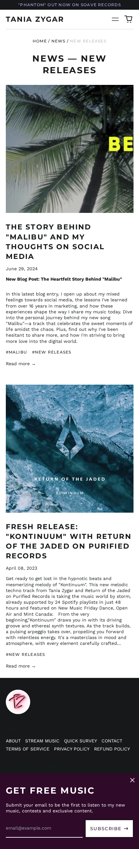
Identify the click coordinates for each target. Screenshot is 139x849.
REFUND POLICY (112, 748)
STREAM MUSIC (42, 740)
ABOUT (13, 740)
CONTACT (112, 740)
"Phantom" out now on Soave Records (69, 4)
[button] (128, 19)
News (58, 41)
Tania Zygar (35, 19)
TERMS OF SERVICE (27, 748)
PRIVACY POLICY (72, 748)
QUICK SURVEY (80, 740)
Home (40, 41)
